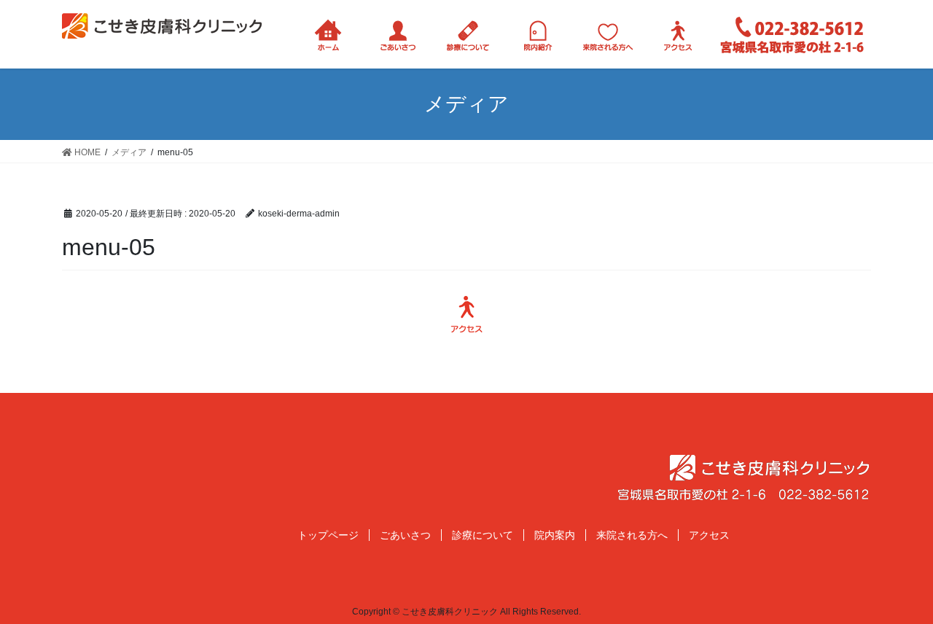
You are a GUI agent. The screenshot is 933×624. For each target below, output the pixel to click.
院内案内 (554, 535)
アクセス (709, 535)
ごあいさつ (405, 535)
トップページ (328, 535)
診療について (482, 535)
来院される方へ (632, 535)
